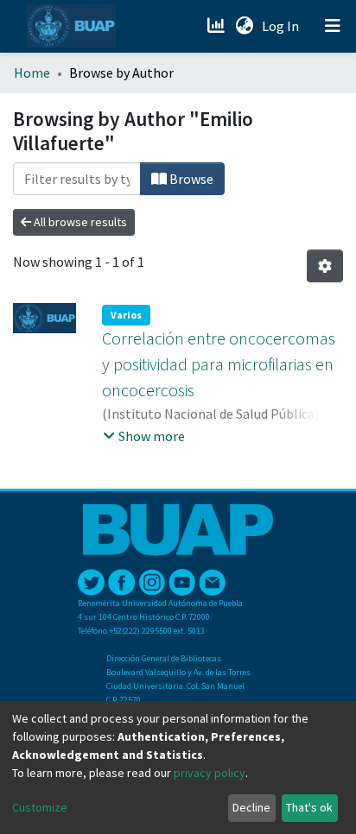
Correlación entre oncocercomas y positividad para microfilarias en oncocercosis (218, 364)
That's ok (309, 807)
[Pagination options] (325, 266)
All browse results (79, 222)
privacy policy (209, 772)
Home (32, 72)
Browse (190, 178)
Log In (282, 26)
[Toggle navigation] (332, 25)
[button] (244, 26)
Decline (251, 807)
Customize (39, 807)
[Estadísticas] (217, 26)
